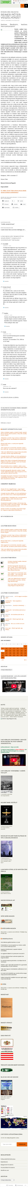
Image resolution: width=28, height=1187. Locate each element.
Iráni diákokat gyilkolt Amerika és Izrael (10, 942)
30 (2, 657)
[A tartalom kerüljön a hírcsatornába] (1, 429)
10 (6, 650)
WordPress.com (5, 1170)
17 (6, 653)
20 (17, 653)
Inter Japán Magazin (9, 928)
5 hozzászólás (15, 20)
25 (10, 655)
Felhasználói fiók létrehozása (8, 1159)
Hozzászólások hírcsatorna (8, 1167)
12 (14, 650)
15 (25, 650)
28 (21, 655)
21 (21, 653)
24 (6, 655)
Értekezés (4, 12)
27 (17, 655)
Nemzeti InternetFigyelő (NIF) (12, 429)
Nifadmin (8, 20)
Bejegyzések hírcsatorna (7, 1164)
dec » (25, 660)
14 (21, 650)
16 (2, 653)
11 (10, 650)
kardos (6, 313)
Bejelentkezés (4, 1162)
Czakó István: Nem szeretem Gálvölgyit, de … (13, 228)
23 (2, 655)
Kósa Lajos (8, 628)
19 (14, 653)
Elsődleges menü (26, 6)
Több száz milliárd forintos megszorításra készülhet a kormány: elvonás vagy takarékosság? (17, 580)
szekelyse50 (8, 601)
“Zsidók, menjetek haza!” (8, 223)
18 (10, 653)
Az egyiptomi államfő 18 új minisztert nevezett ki (12, 953)
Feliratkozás (22, 1144)
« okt (2, 660)
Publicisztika (15, 12)
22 (25, 653)
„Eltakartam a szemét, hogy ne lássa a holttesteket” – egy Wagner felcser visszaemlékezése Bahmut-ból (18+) (14, 439)
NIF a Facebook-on (7, 516)
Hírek (8, 12)
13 (17, 650)
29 (25, 655)
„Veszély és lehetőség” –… (19, 605)
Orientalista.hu (7, 938)
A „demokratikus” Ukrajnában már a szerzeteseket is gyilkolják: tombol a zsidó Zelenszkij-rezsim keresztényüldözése (14, 499)
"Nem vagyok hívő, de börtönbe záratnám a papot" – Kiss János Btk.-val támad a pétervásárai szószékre (17, 574)
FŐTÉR (4, 984)
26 (14, 655)
